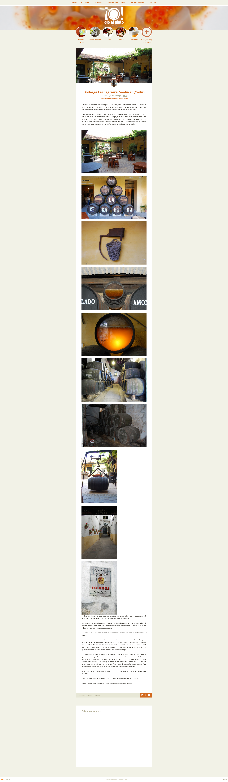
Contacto (85, 3)
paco (125, 95)
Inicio (74, 3)
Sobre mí (152, 3)
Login (225, 779)
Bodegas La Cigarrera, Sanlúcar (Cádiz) (114, 92)
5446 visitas (96, 695)
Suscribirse (98, 3)
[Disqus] (114, 739)
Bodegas (89, 695)
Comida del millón (137, 3)
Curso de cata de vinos (116, 3)
